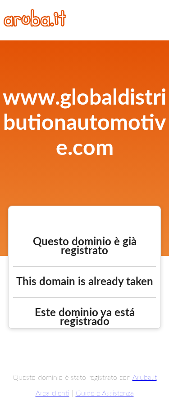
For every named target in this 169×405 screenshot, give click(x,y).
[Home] (35, 24)
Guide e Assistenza (105, 393)
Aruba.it (144, 377)
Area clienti (52, 393)
